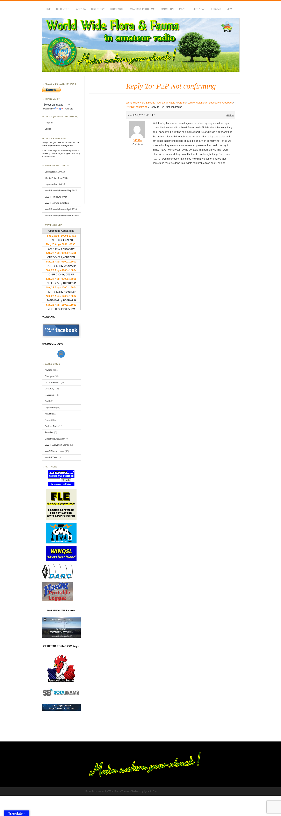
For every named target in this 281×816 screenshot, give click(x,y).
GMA (47, 401)
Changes (49, 376)
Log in (48, 129)
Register (49, 122)
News (229, 9)
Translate (68, 108)
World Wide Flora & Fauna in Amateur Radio (150, 102)
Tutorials (49, 432)
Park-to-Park (51, 426)
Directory (98, 9)
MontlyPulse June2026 (56, 178)
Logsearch (50, 407)
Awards (48, 370)
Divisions (49, 395)
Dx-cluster (63, 9)
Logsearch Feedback (221, 102)
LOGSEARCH (117, 9)
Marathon (167, 9)
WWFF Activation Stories (57, 445)
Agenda (81, 9)
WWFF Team (51, 457)
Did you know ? (52, 382)
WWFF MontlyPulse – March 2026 (62, 215)
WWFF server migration (57, 203)
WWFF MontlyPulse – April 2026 (61, 209)
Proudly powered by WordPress (103, 791)
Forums (216, 9)
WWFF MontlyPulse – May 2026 (61, 190)
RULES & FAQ (198, 9)
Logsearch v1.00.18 (55, 184)
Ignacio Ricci (151, 791)
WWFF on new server (56, 197)
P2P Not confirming (136, 107)
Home (47, 9)
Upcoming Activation (55, 438)
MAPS (182, 9)
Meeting (49, 413)
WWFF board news (54, 451)
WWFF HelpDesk (197, 102)
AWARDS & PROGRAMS (142, 9)
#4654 (230, 115)
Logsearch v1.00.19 (55, 171)
